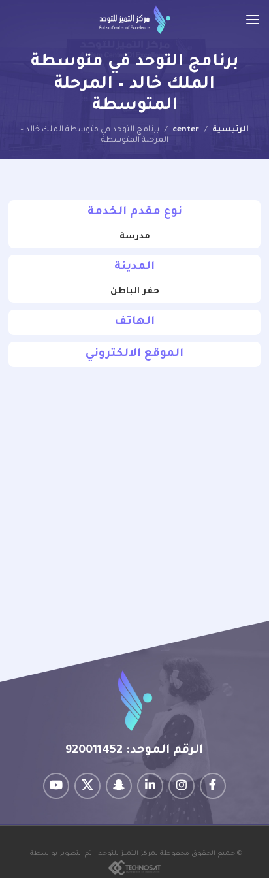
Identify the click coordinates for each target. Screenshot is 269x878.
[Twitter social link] (87, 786)
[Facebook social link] (213, 786)
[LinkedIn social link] (150, 786)
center (185, 130)
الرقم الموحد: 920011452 (134, 750)
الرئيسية (230, 130)
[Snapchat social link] (119, 786)
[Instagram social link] (181, 786)
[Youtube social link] (56, 786)
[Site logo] (135, 20)
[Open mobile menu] (253, 20)
